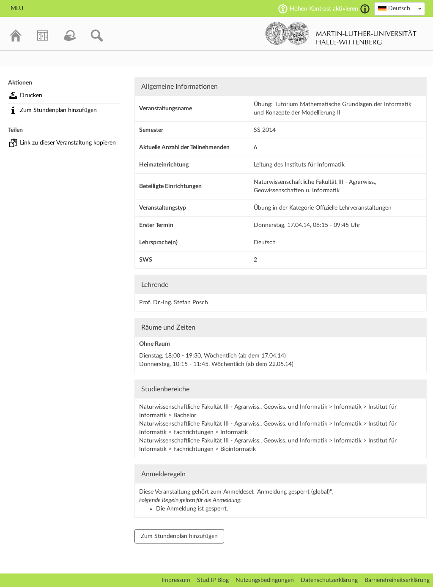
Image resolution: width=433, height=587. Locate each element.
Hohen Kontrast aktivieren (324, 9)
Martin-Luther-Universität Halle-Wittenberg (341, 33)
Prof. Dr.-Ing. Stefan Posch (173, 303)
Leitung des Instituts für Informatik (299, 165)
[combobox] (399, 9)
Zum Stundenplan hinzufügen (58, 110)
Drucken (31, 95)
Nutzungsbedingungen (265, 580)
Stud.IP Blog (213, 580)
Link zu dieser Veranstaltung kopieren (68, 143)
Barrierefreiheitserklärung (397, 580)
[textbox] (400, 8)
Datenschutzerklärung (329, 580)
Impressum (176, 580)
